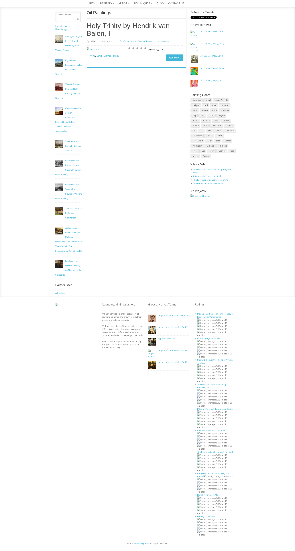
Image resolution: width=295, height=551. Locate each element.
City (194, 115)
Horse (218, 130)
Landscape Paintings (62, 28)
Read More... (174, 57)
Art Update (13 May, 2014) (212, 43)
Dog (203, 115)
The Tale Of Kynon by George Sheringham (73, 213)
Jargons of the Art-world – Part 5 (172, 362)
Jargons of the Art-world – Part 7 (172, 327)
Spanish (222, 151)
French (196, 125)
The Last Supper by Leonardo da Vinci (210, 179)
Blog (160, 3)
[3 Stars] (137, 48)
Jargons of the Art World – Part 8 (173, 315)
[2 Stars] (133, 48)
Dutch (99, 55)
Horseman (197, 135)
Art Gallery (60, 293)
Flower (227, 120)
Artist (123, 3)
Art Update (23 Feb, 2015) (212, 31)
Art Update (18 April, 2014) (212, 80)
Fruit (205, 125)
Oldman (108, 55)
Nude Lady (197, 146)
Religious (223, 146)
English (222, 115)
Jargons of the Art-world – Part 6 (172, 350)
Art (92, 3)
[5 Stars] (145, 48)
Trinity (116, 55)
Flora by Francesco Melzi (208, 494)
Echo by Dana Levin (206, 516)
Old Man (210, 146)
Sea (203, 151)
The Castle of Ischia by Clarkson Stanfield (73, 146)
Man (218, 140)
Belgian (196, 105)
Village (196, 156)
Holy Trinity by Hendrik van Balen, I (128, 29)
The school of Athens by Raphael (208, 183)
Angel (92, 55)
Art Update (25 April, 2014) (212, 68)
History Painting (137, 41)
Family (196, 120)
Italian (219, 135)
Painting (107, 3)
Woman (206, 156)
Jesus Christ (198, 140)
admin (93, 41)
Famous (206, 120)
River (195, 151)
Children (225, 110)
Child (214, 110)
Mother (228, 140)
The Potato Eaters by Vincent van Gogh (215, 451)
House (209, 135)
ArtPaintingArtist (67, 4)
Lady (210, 140)
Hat (202, 130)
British (205, 110)
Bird (206, 105)
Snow (212, 151)
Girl (194, 130)
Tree (232, 151)
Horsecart (230, 130)
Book (195, 110)
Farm (217, 120)
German (229, 125)
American (197, 100)
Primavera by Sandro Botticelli (207, 176)
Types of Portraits (166, 338)
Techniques (143, 3)
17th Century (124, 41)
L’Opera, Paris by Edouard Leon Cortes (215, 409)
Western (148, 41)
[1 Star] (129, 48)
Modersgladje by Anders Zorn (211, 338)
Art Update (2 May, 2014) (212, 55)
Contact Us (176, 3)
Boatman (225, 105)
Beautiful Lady (221, 100)
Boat (214, 105)
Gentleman (216, 125)
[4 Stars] (141, 48)
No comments (163, 41)
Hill (209, 130)
